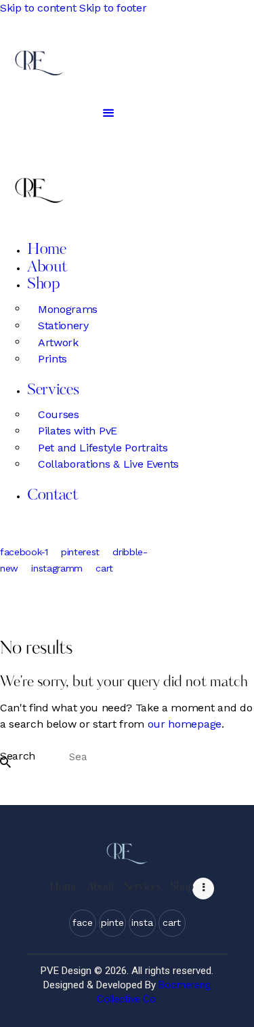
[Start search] (5, 762)
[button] (108, 113)
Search (17, 756)
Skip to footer (113, 7)
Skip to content (38, 7)
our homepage (184, 723)
